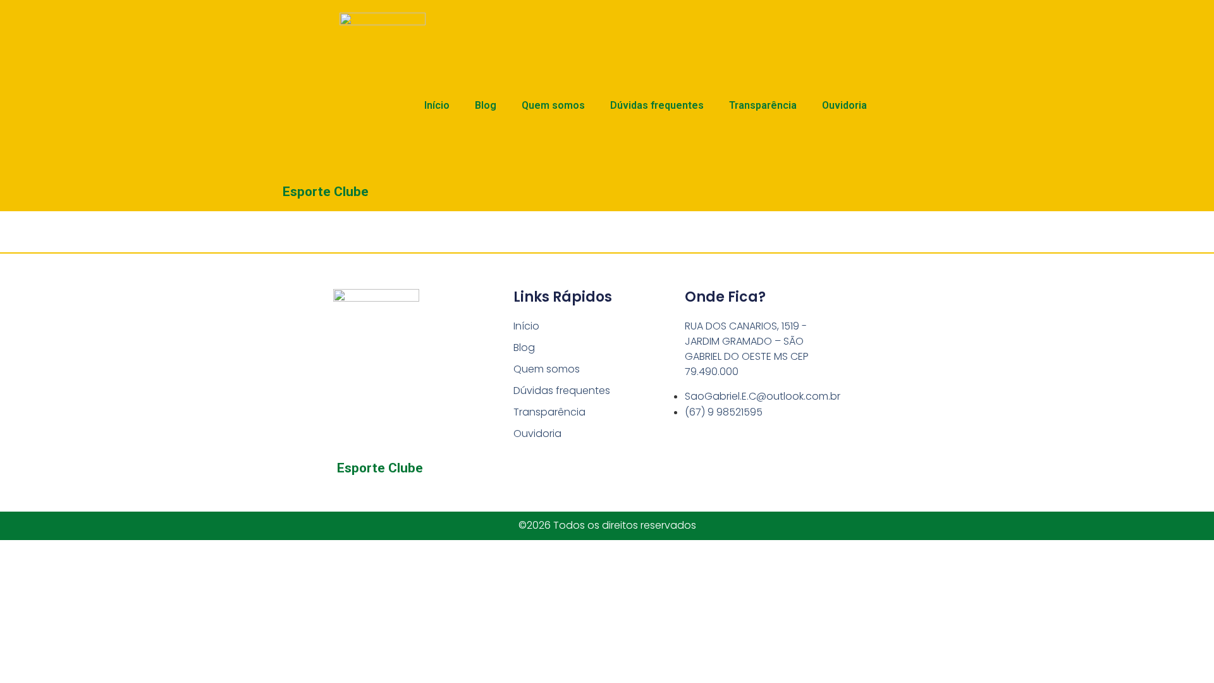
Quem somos (553, 105)
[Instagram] (393, 492)
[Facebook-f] (366, 492)
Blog (485, 105)
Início (437, 105)
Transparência (763, 105)
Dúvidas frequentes (657, 105)
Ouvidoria (844, 105)
